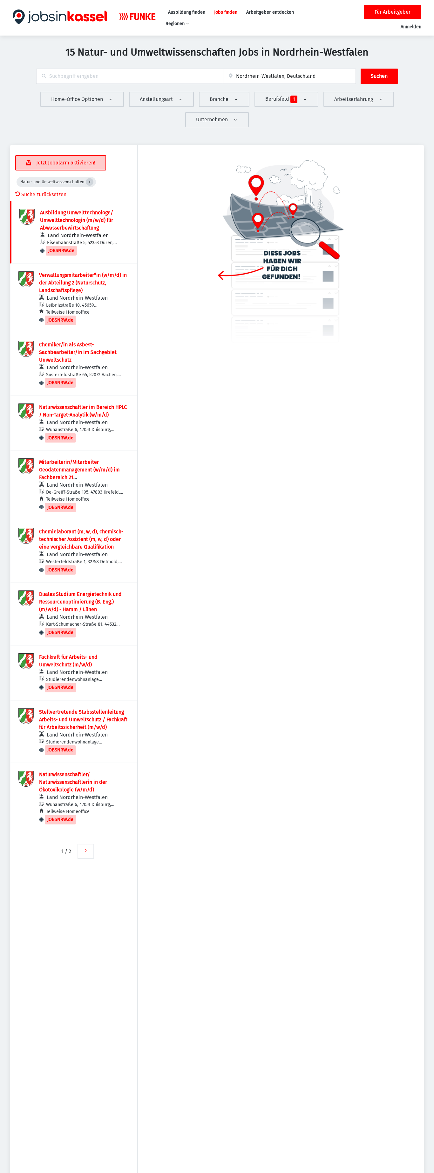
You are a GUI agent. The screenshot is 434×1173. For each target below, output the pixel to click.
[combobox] (129, 76)
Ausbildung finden (186, 12)
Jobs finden (225, 12)
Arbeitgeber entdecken (270, 12)
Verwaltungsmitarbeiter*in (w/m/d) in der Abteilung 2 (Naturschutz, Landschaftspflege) (83, 282)
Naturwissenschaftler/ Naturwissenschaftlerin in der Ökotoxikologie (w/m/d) (73, 782)
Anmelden (411, 27)
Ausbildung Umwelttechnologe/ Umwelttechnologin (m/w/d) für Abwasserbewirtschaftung (76, 220)
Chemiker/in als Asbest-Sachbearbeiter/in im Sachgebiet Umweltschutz (78, 352)
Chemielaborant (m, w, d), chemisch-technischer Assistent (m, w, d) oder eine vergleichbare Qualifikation (81, 539)
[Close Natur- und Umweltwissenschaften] (89, 182)
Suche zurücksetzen (43, 194)
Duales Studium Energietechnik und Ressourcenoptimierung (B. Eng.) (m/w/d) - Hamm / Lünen (80, 601)
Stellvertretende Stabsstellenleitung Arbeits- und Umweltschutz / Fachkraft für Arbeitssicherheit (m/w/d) (83, 719)
